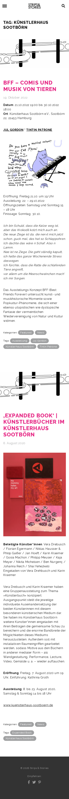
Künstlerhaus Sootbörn (20, 346)
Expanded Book (22, 732)
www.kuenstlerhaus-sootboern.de (28, 705)
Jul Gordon (39, 340)
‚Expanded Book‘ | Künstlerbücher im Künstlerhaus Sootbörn (34, 425)
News (40, 332)
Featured (25, 332)
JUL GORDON (13, 130)
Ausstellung (19, 340)
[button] (29, 782)
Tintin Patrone (48, 346)
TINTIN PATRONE (39, 130)
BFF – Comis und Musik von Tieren (29, 86)
